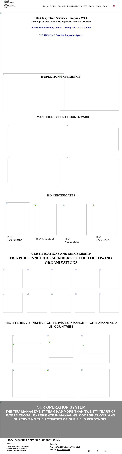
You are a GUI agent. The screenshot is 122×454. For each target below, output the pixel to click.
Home (38, 6)
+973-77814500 (61, 447)
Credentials (61, 6)
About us (45, 6)
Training (92, 6)
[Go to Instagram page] (89, 451)
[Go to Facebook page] (105, 451)
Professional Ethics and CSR (77, 6)
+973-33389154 (63, 450)
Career (98, 6)
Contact (105, 6)
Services (53, 6)
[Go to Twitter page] (97, 451)
